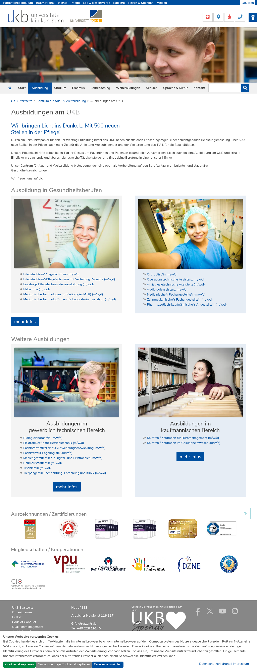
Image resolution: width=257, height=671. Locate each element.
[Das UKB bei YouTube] (222, 611)
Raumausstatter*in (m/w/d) (42, 463)
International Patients (51, 3)
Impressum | (242, 664)
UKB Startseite (21, 101)
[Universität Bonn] (86, 16)
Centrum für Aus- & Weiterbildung (61, 101)
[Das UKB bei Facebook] (198, 611)
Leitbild (17, 617)
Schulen (151, 88)
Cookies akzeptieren (19, 664)
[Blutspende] (229, 17)
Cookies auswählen (107, 664)
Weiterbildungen (128, 88)
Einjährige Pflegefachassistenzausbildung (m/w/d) (58, 284)
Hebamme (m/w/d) (36, 289)
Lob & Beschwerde (96, 3)
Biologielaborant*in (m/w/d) (42, 438)
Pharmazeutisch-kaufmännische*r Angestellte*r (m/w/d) (187, 304)
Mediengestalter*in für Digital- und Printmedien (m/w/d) (62, 458)
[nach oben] (245, 513)
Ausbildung (40, 88)
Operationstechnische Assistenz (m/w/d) (176, 279)
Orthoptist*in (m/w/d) (162, 274)
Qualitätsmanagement (27, 627)
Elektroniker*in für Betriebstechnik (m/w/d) (53, 443)
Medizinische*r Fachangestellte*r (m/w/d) (176, 294)
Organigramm (22, 612)
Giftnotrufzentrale (83, 623)
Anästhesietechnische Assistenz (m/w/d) (176, 284)
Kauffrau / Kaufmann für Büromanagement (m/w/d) (183, 438)
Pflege (75, 3)
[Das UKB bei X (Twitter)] (210, 611)
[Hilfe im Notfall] (208, 17)
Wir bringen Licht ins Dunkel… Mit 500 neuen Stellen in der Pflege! (65, 129)
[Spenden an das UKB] (159, 622)
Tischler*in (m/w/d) (37, 468)
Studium (60, 88)
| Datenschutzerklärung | (215, 664)
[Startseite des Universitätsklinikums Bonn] (10, 88)
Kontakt (199, 88)
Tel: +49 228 (86, 628)
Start (22, 88)
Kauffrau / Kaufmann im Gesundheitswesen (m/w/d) (183, 443)
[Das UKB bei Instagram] (235, 611)
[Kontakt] (240, 17)
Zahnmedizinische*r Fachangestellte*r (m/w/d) (180, 299)
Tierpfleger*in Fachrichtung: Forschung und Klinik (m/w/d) (64, 473)
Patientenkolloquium (18, 3)
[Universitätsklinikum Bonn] (36, 17)
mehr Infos (25, 321)
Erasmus (78, 88)
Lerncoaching (100, 88)
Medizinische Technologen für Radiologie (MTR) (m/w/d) (63, 294)
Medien (162, 3)
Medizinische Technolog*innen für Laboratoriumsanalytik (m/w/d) (69, 299)
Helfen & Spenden (140, 3)
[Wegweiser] (218, 17)
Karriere (119, 3)
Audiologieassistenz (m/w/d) (167, 289)
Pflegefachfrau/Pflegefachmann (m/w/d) (51, 274)
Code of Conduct (24, 622)
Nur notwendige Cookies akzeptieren (64, 664)
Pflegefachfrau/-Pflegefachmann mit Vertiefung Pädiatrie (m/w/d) (69, 279)
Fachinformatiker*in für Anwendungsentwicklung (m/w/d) (64, 448)
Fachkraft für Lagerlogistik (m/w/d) (47, 453)
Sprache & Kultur (175, 88)
